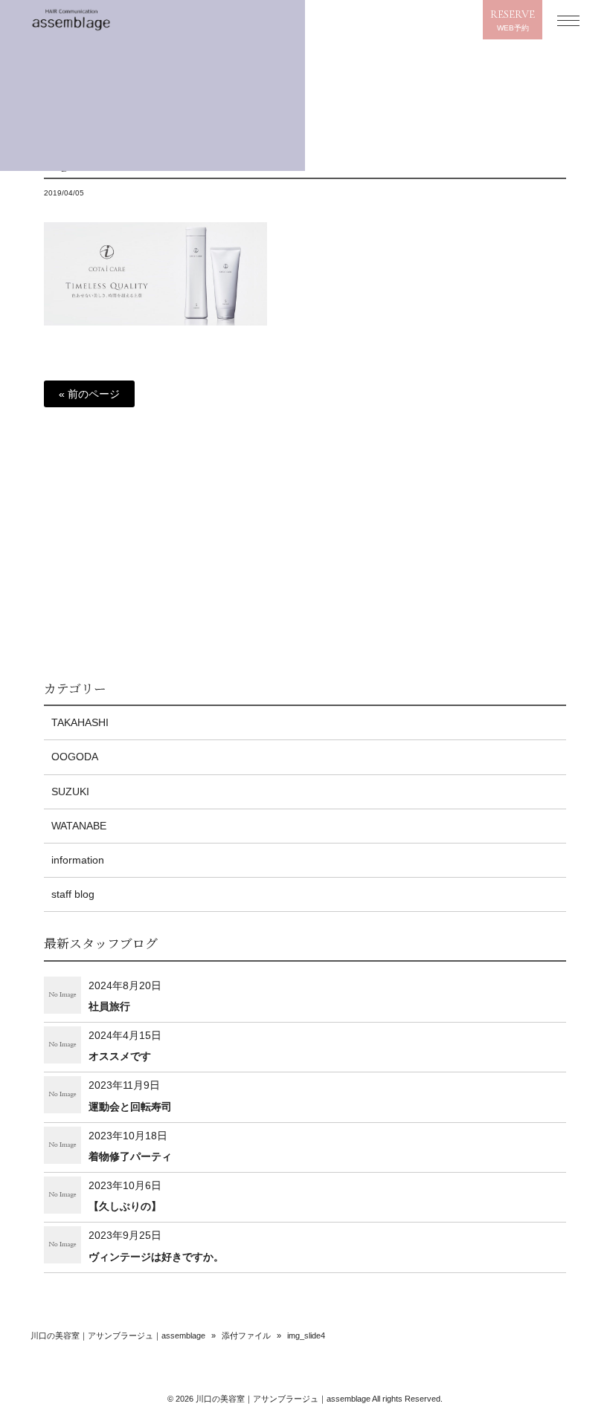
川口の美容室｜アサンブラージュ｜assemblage (117, 1335)
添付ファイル (246, 1335)
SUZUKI (70, 791)
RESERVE (512, 20)
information (77, 860)
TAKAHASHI (80, 722)
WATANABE (78, 826)
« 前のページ (89, 394)
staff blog (72, 894)
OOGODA (74, 757)
